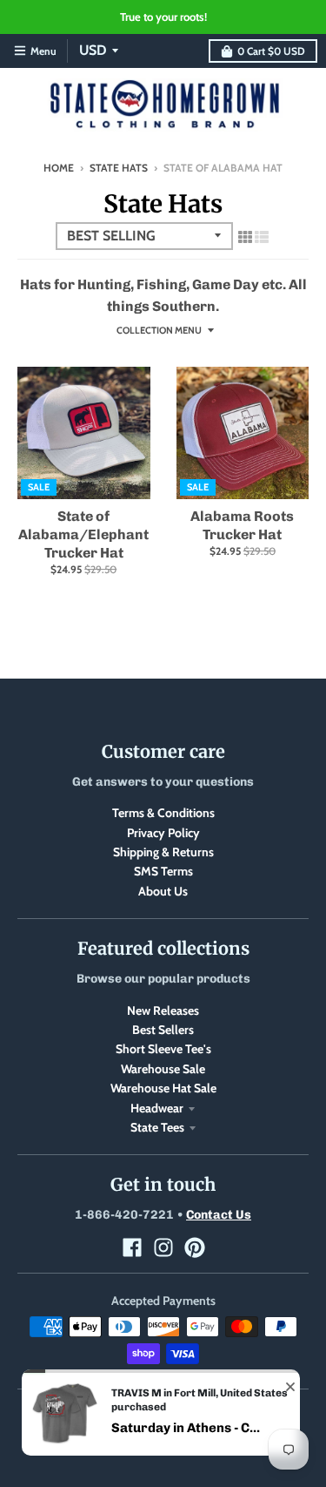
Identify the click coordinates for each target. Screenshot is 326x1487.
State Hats (119, 167)
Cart (271, 50)
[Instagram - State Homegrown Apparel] (163, 1247)
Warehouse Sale (163, 1069)
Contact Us (218, 1214)
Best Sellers (163, 1030)
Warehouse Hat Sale (163, 1088)
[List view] (262, 237)
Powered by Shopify (163, 1430)
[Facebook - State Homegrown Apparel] (132, 1247)
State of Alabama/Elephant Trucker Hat (83, 534)
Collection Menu (159, 330)
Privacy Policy (163, 833)
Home (58, 167)
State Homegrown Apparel (188, 1410)
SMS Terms (163, 871)
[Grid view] (245, 237)
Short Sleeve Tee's (163, 1049)
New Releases (163, 1010)
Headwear (156, 1108)
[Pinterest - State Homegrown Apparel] (194, 1247)
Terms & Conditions (163, 813)
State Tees (157, 1127)
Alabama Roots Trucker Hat (242, 525)
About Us (163, 891)
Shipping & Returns (163, 852)
